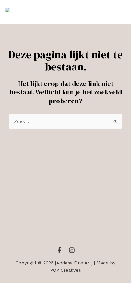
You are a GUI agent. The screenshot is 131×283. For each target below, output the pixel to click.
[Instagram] (72, 250)
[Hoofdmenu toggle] (119, 12)
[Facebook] (59, 250)
